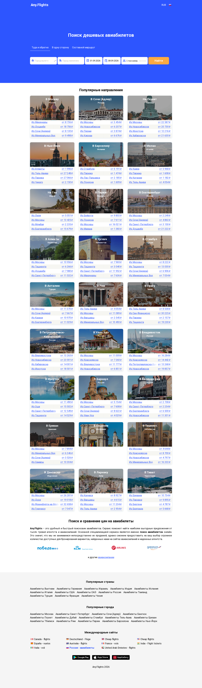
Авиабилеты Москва (41, 614)
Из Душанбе (38, 126)
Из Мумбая (37, 224)
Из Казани (37, 317)
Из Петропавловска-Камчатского (148, 364)
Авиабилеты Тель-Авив (118, 617)
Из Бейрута (86, 215)
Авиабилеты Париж (89, 621)
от (67, 122)
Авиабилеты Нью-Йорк (144, 621)
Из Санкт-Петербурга (141, 224)
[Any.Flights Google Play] (81, 659)
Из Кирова (86, 135)
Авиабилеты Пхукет (41, 617)
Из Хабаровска (137, 135)
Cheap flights (112, 639)
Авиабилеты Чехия (92, 595)
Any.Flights (39, 5)
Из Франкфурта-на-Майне (45, 504)
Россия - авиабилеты (82, 647)
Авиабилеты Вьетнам (42, 588)
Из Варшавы (87, 317)
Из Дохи (36, 499)
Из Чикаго (37, 182)
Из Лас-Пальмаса (90, 177)
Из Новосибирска (90, 126)
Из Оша (35, 406)
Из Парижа (37, 177)
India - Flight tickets (150, 643)
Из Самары (37, 462)
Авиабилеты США (65, 592)
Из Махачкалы (39, 122)
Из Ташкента (38, 266)
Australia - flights (78, 643)
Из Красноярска (89, 360)
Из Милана (86, 228)
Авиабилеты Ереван (145, 617)
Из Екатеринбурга (41, 228)
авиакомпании (106, 557)
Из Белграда (136, 508)
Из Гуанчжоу (38, 508)
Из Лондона (87, 182)
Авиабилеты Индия (121, 588)
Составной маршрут (83, 47)
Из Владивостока (41, 355)
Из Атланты (38, 168)
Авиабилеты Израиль (96, 588)
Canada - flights (42, 639)
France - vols (111, 643)
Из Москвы (86, 122)
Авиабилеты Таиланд (135, 592)
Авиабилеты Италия (41, 592)
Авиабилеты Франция (67, 595)
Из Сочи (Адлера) (40, 131)
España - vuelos (42, 643)
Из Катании (135, 177)
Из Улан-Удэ (87, 415)
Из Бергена (135, 504)
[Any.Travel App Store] (101, 659)
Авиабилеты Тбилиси (42, 621)
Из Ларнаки (135, 499)
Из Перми (85, 131)
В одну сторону (60, 47)
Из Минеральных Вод (43, 135)
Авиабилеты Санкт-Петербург (72, 614)
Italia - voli (39, 647)
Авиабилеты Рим (66, 621)
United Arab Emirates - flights (120, 647)
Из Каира (134, 168)
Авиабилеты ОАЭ (86, 592)
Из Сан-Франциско (139, 313)
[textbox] (43, 60)
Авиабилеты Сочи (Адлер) (106, 614)
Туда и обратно (40, 47)
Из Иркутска (136, 131)
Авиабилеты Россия (109, 592)
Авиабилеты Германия (69, 588)
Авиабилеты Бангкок (135, 614)
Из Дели (36, 215)
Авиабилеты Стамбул (91, 617)
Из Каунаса (86, 495)
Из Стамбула (87, 168)
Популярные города (100, 607)
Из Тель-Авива (39, 173)
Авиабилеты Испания (146, 588)
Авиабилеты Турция (41, 595)
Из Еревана (135, 495)
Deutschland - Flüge (80, 639)
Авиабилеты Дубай (65, 617)
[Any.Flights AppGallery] (120, 659)
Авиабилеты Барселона (115, 621)
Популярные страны (100, 581)
